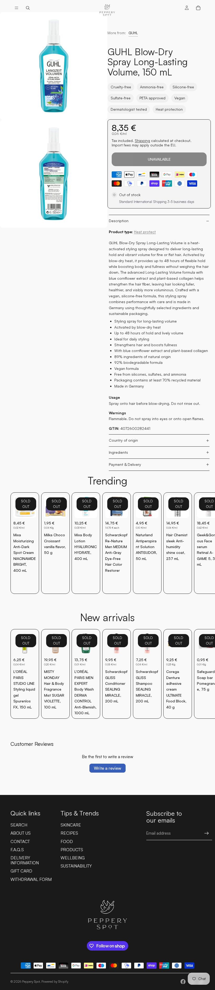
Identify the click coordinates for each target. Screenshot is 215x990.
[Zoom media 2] (54, 174)
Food (67, 841)
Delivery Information (24, 860)
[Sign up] (206, 833)
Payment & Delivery (125, 464)
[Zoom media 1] (54, 66)
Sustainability (76, 866)
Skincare (71, 825)
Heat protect (145, 231)
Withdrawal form (31, 879)
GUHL (133, 32)
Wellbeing (73, 857)
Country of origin (123, 440)
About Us (20, 833)
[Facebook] (183, 981)
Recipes (69, 833)
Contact (20, 841)
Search (18, 825)
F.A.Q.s (17, 849)
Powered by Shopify (54, 981)
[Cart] (198, 8)
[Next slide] (199, 543)
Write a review (107, 768)
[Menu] (16, 8)
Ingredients (118, 452)
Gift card (21, 871)
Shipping (142, 140)
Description (118, 220)
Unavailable (159, 159)
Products (72, 849)
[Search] (28, 8)
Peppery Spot (31, 981)
